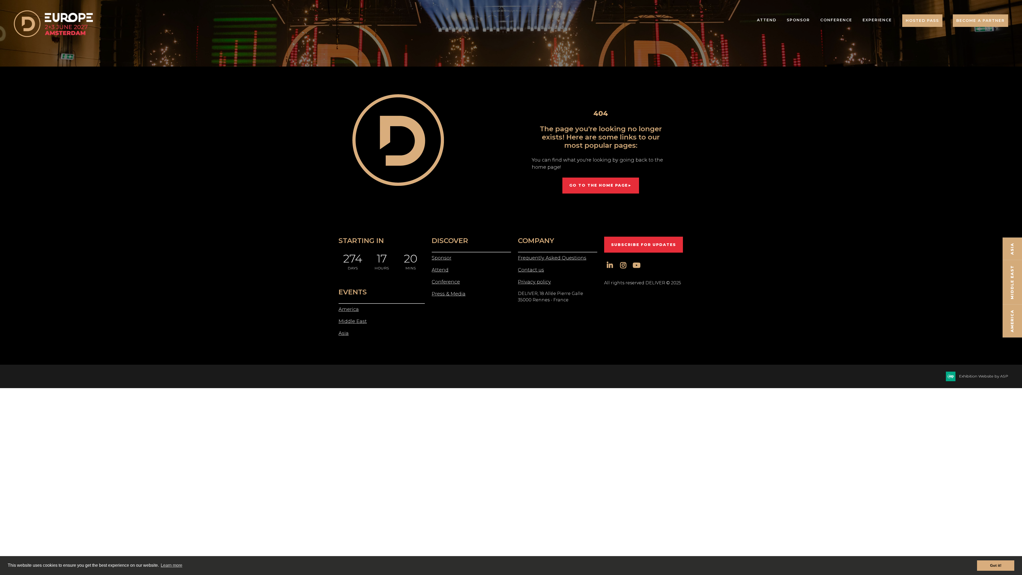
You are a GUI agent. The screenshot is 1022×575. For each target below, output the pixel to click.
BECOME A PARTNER (980, 20)
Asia (344, 333)
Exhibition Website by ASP (983, 376)
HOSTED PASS (922, 20)
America (349, 309)
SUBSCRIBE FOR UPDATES (643, 244)
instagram (623, 265)
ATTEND (766, 20)
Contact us (531, 270)
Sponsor (441, 258)
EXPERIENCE (877, 20)
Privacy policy (534, 282)
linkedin (610, 265)
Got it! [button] (996, 565)
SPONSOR (798, 20)
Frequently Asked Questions (552, 258)
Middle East (353, 321)
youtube (636, 265)
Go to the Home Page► (600, 185)
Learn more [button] (171, 565)
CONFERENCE (836, 20)
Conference (446, 282)
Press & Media (448, 294)
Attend (440, 270)
